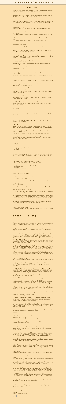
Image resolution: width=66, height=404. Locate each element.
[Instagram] (16, 396)
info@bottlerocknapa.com (43, 201)
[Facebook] (14, 396)
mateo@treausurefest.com (36, 157)
